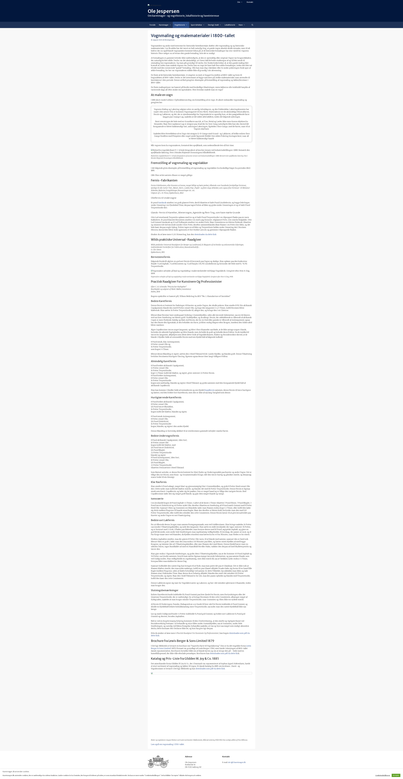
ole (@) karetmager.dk (237, 762)
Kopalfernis (209, 390)
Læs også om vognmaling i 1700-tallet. (167, 744)
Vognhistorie (180, 25)
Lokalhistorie (230, 25)
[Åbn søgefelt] (252, 25)
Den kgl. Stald (213, 25)
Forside (152, 25)
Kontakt (250, 2)
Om (238, 2)
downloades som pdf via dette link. (210, 669)
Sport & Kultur (196, 25)
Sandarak (162, 202)
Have (241, 25)
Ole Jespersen (163, 11)
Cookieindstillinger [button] (382, 775)
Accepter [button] (396, 775)
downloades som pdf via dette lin (224, 653)
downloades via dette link (205, 234)
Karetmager (164, 25)
